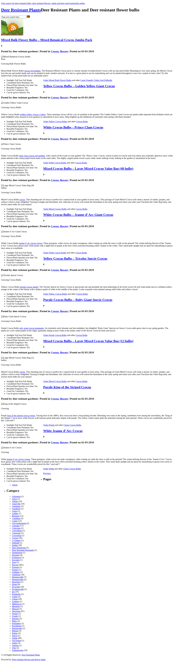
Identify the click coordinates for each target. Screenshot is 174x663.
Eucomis (15, 560)
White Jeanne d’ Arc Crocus (63, 431)
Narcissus (16, 611)
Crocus (55, 51)
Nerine (15, 614)
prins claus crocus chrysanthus (32, 156)
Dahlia (15, 545)
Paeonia (15, 618)
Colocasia (16, 528)
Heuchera (16, 582)
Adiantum (16, 496)
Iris (13, 592)
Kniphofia (16, 594)
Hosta (14, 584)
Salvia (14, 636)
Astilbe (15, 513)
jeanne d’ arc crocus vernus (18, 459)
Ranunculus (17, 628)
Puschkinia (16, 626)
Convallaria (17, 530)
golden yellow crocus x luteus (33, 114)
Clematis (15, 526)
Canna (15, 521)
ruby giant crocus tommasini (31, 328)
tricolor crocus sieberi (29, 287)
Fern (14, 562)
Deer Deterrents (19, 548)
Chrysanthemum (19, 523)
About (14, 485)
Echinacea (16, 557)
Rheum (15, 631)
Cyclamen (16, 540)
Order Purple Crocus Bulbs (55, 335)
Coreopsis (16, 533)
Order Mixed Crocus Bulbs (55, 209)
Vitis (14, 648)
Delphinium (17, 552)
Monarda (16, 606)
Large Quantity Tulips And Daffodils (96, 80)
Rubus (15, 633)
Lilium (15, 599)
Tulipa (14, 638)
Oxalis (15, 616)
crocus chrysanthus (32, 71)
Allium (15, 501)
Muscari (15, 609)
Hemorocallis (17, 579)
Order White (49, 469)
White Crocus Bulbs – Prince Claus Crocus (73, 127)
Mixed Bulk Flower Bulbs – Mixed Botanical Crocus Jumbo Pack (46, 40)
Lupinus (15, 601)
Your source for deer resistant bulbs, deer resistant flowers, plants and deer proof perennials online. (43, 3)
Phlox (14, 621)
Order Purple (49, 425)
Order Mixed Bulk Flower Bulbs (57, 80)
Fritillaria (16, 572)
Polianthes (16, 623)
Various (15, 645)
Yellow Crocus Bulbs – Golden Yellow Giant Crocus (79, 86)
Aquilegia (16, 508)
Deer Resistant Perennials (23, 550)
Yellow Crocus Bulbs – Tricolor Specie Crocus (75, 258)
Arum (14, 511)
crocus (22, 199)
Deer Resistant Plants (21, 9)
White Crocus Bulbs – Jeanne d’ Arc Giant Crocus (78, 214)
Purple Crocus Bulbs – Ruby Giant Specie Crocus (77, 300)
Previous (47, 473)
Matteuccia (16, 604)
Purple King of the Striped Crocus (67, 387)
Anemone (16, 506)
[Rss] (12, 35)
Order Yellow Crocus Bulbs (55, 121)
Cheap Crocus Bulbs (72, 425)
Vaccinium (16, 640)
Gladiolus (16, 574)
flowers (64, 51)
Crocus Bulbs (82, 121)
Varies (14, 643)
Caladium (16, 518)
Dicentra (15, 555)
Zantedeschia (17, 650)
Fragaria (15, 567)
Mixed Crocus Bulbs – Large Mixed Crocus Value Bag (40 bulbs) (88, 168)
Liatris (14, 596)
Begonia (15, 516)
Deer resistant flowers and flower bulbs (29, 659)
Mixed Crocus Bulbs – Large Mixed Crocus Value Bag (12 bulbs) (88, 341)
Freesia (15, 570)
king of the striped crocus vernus (21, 415)
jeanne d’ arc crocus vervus (30, 243)
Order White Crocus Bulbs (54, 163)
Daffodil (15, 543)
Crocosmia (16, 535)
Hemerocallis (17, 577)
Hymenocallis (18, 589)
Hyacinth (16, 587)
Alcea (14, 499)
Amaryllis (16, 504)
